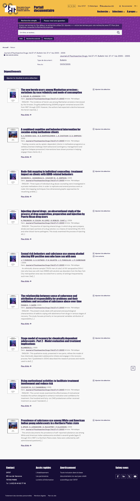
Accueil (5, 47)
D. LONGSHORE (35, 427)
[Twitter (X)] (129, 476)
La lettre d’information (45, 480)
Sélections (117, 11)
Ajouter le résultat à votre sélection (22, 78)
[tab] (29, 21)
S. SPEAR (24, 427)
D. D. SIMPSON (75, 136)
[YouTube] (135, 476)
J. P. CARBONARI (78, 260)
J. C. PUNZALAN (64, 260)
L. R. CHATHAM (62, 136)
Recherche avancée (33, 39)
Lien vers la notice (12, 55)
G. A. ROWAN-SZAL (29, 136)
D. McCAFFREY (48, 427)
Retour (12, 47)
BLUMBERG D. (26, 348)
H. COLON (37, 220)
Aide (21, 39)
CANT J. (63, 220)
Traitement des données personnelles (18, 496)
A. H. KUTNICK (39, 260)
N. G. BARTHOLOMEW (46, 136)
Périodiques (48, 39)
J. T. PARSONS (26, 260)
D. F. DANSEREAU (39, 387)
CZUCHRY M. (51, 178)
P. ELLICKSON (61, 427)
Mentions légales (40, 496)
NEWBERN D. (26, 178)
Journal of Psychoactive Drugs (73, 56)
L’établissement (42, 472)
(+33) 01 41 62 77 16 (18, 483)
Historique (93, 6)
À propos (131, 11)
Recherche (102, 11)
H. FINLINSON (26, 220)
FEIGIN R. (24, 305)
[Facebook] (118, 476)
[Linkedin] (123, 476)
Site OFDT (82, 6)
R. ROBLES (55, 220)
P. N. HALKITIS (51, 260)
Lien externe (99, 256)
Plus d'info (25, 115)
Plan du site (52, 496)
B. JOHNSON (35, 96)
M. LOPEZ (45, 220)
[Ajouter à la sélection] (94, 89)
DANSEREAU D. (38, 178)
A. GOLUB (25, 96)
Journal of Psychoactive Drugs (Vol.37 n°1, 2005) (45, 99)
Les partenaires (42, 476)
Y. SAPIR (32, 305)
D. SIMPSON (61, 178)
